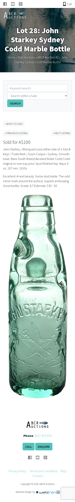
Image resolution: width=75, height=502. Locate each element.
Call (28, 447)
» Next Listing (61, 133)
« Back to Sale (14, 124)
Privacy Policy (18, 471)
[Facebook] (7, 4)
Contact (37, 476)
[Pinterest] (21, 4)
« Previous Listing (16, 133)
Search (15, 103)
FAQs (63, 471)
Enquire (44, 447)
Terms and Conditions (43, 471)
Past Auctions (26, 57)
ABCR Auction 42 (48, 57)
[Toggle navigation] (66, 15)
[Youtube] (15, 4)
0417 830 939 (43, 436)
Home (12, 57)
